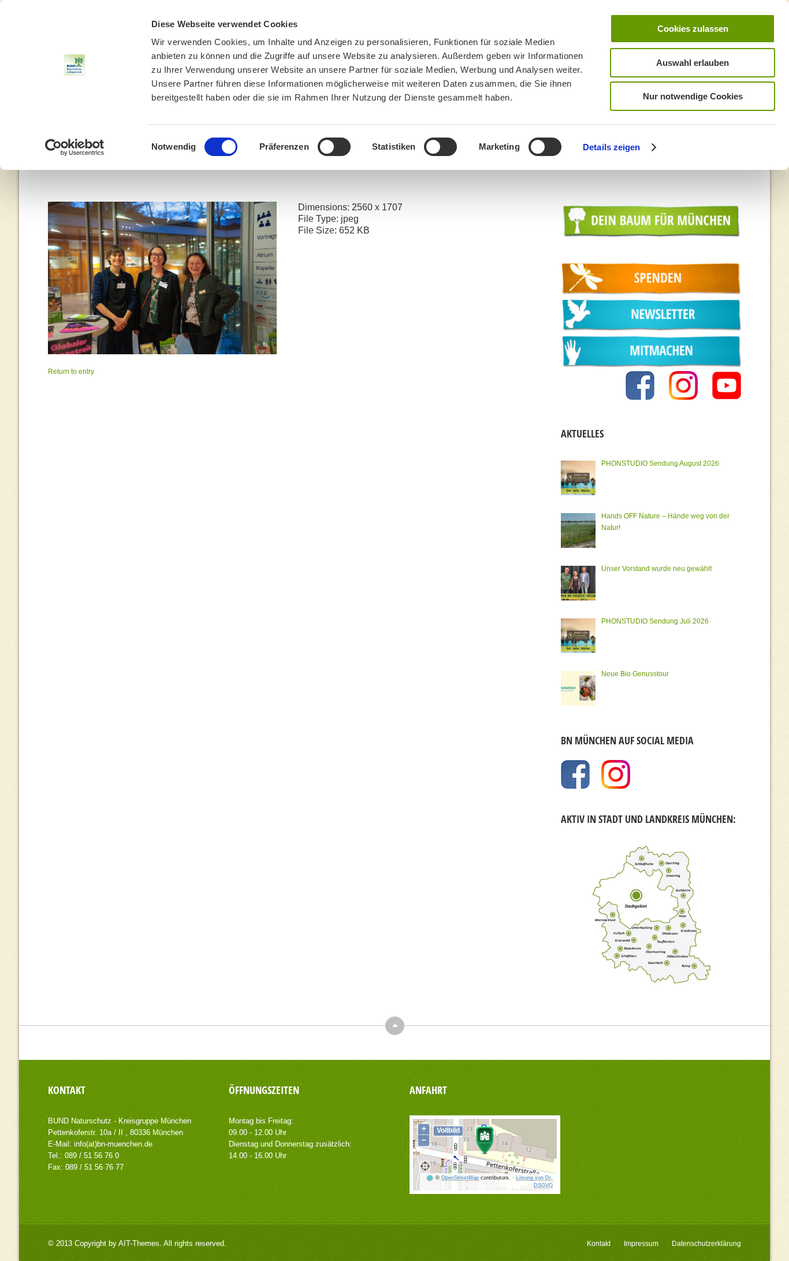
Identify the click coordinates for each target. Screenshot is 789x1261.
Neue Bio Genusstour (635, 674)
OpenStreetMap (460, 1178)
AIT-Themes (138, 1243)
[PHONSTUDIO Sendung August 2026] (578, 478)
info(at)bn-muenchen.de (113, 1144)
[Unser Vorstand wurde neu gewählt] (578, 583)
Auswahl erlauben (692, 63)
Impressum (641, 1244)
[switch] (334, 147)
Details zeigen (611, 147)
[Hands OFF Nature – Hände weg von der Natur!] (578, 530)
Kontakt (599, 1244)
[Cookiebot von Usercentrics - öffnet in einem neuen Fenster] (74, 147)
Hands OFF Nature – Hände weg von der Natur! (665, 522)
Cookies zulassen (692, 29)
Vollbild (448, 1130)
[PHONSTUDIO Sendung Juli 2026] (578, 635)
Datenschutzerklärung (706, 1244)
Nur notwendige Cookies (693, 96)
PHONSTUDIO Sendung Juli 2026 (655, 621)
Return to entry (71, 372)
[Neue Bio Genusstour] (578, 688)
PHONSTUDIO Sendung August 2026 (660, 463)
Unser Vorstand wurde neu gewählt (656, 569)
